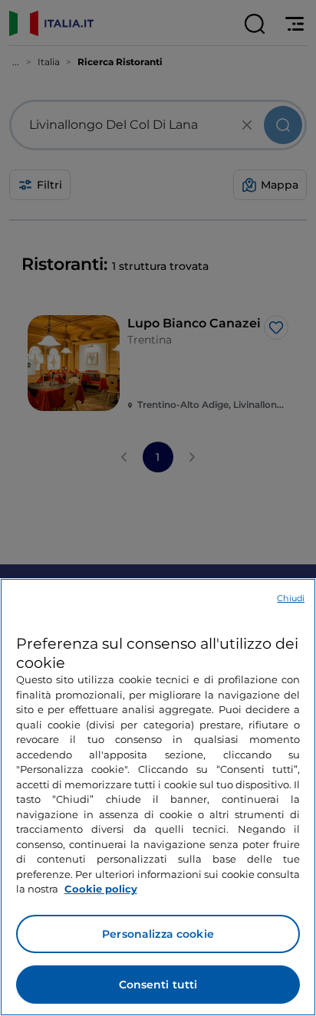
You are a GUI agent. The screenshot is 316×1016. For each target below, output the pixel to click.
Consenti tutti (158, 984)
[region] (158, 797)
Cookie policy (100, 889)
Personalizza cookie (158, 934)
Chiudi (290, 598)
